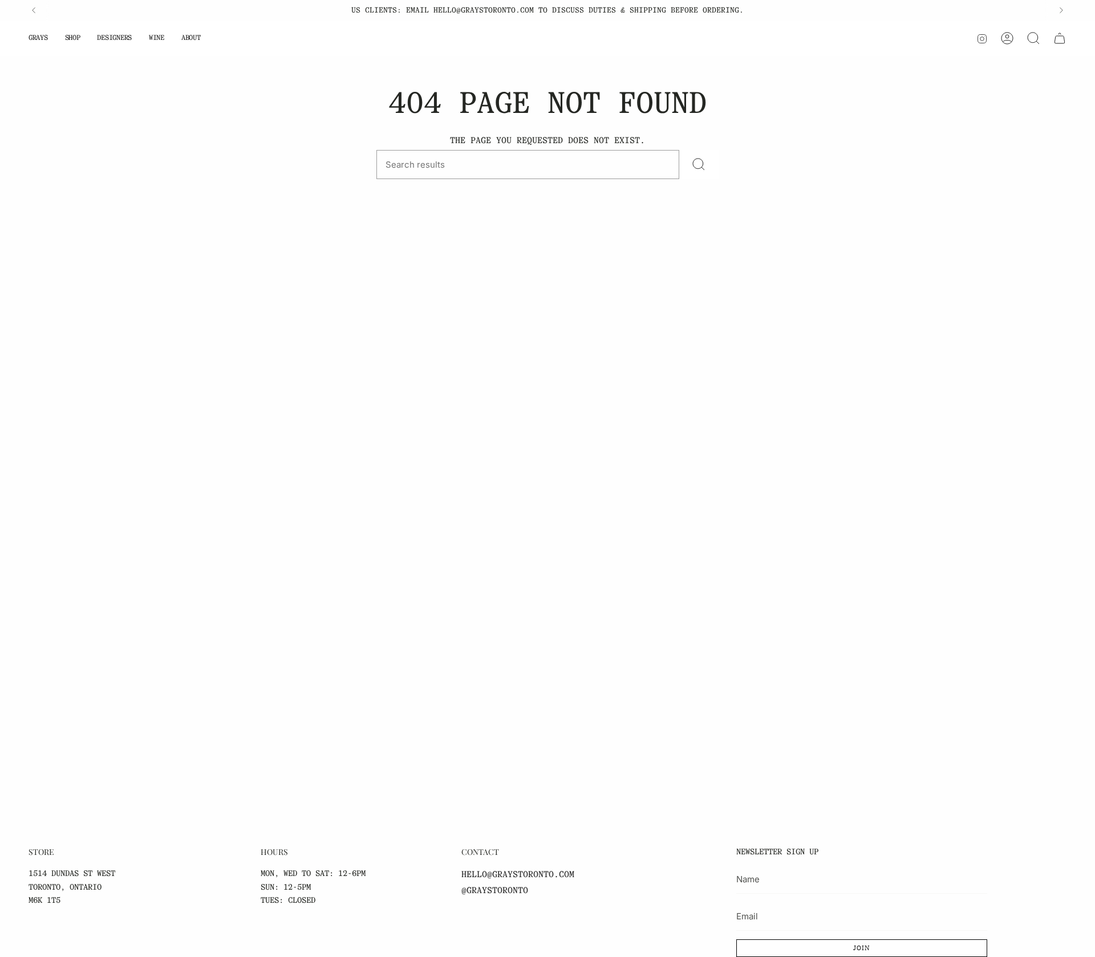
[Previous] (34, 10)
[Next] (1061, 10)
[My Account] (1007, 38)
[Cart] (1060, 38)
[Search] (1033, 38)
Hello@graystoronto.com (517, 874)
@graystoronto (494, 890)
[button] (38, 38)
